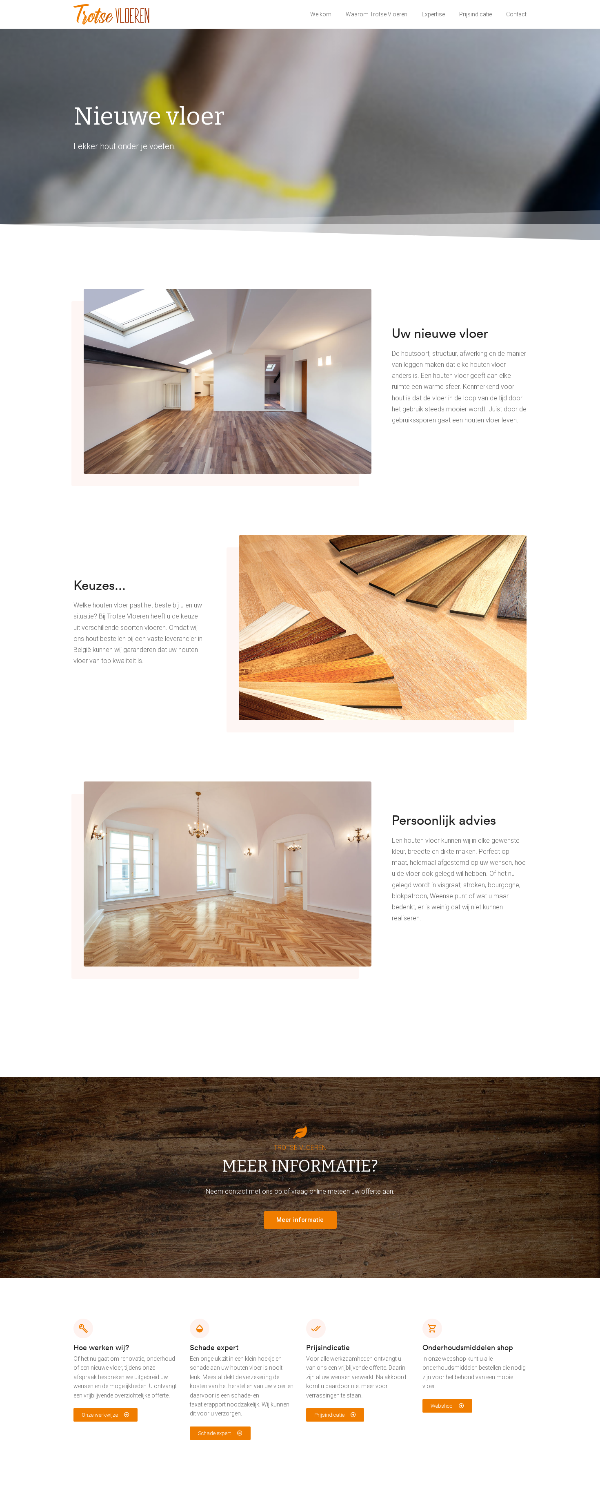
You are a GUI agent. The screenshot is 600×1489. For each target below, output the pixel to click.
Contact (516, 14)
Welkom (320, 14)
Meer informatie (300, 1219)
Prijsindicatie (475, 14)
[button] (105, 1415)
